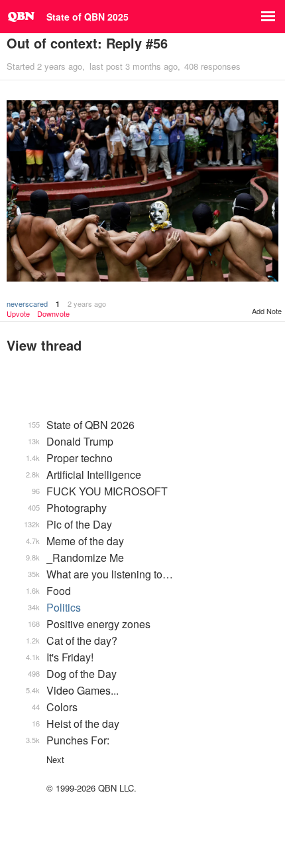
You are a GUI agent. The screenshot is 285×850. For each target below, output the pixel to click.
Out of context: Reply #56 (87, 42)
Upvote (18, 313)
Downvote (53, 313)
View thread (44, 345)
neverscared (27, 303)
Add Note (267, 310)
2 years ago (87, 303)
